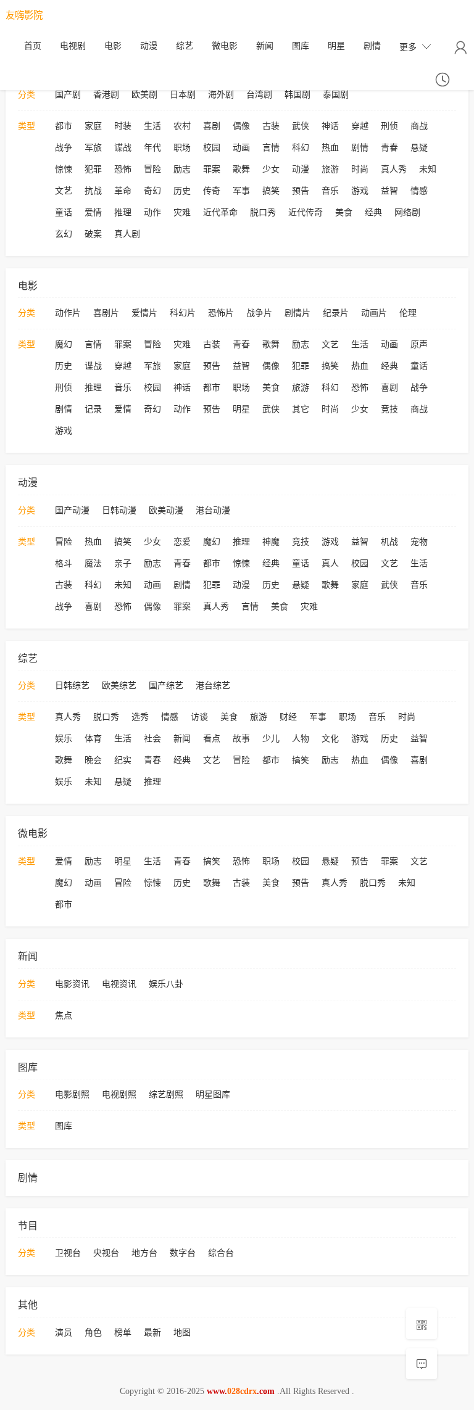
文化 (330, 738)
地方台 (144, 1253)
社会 (152, 738)
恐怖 (122, 169)
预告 (300, 191)
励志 (182, 169)
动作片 (68, 313)
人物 (300, 738)
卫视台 (68, 1253)
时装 (122, 126)
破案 (93, 234)
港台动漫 (213, 510)
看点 (211, 738)
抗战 (93, 191)
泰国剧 (336, 94)
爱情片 (144, 313)
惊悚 (63, 169)
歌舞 (241, 169)
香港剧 (106, 94)
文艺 (63, 191)
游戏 (359, 191)
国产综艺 (166, 685)
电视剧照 (119, 1094)
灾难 (182, 212)
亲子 (122, 563)
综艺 (184, 46)
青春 (389, 147)
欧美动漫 (166, 510)
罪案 (211, 169)
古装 (271, 126)
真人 (330, 563)
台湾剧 (259, 94)
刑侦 (389, 126)
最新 (152, 1332)
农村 (182, 126)
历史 (182, 191)
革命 (122, 191)
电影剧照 (72, 1094)
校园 (211, 147)
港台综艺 (213, 685)
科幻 (300, 147)
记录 (93, 409)
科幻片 (183, 313)
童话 (63, 212)
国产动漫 (72, 510)
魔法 (93, 563)
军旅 (93, 147)
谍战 (122, 147)
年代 (152, 147)
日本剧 (183, 94)
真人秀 (394, 169)
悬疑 (419, 147)
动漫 (148, 46)
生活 (152, 126)
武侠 (300, 126)
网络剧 (407, 212)
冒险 (152, 169)
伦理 (408, 313)
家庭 (93, 126)
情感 (419, 191)
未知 (427, 169)
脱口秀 (263, 212)
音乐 (330, 191)
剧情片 (297, 313)
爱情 (93, 212)
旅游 (330, 169)
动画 (241, 147)
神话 (330, 126)
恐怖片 (221, 313)
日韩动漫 (119, 510)
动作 (152, 212)
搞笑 (271, 191)
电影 (113, 46)
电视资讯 (119, 984)
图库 (300, 46)
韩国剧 (297, 94)
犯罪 (93, 169)
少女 (271, 169)
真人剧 (127, 234)
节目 (28, 1226)
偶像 (241, 126)
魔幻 (63, 344)
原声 (419, 344)
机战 (389, 541)
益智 (389, 191)
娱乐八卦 (166, 984)
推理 (122, 212)
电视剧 (73, 46)
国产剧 (68, 94)
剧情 (372, 46)
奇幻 (152, 191)
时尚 (359, 169)
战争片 (259, 313)
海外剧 (221, 94)
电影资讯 (72, 984)
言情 (271, 147)
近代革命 (220, 212)
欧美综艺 (119, 685)
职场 (182, 147)
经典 (373, 212)
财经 (288, 717)
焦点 (63, 1015)
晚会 (93, 760)
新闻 (264, 46)
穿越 (359, 126)
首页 (32, 46)
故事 (241, 738)
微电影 (225, 46)
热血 (330, 147)
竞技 (389, 409)
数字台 (183, 1253)
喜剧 (211, 126)
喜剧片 (106, 313)
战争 (63, 147)
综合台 (221, 1253)
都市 (63, 126)
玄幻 (63, 234)
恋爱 (182, 541)
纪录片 (336, 313)
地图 (182, 1332)
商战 (419, 126)
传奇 (211, 191)
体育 (93, 738)
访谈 (199, 717)
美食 (343, 212)
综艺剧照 (166, 1094)
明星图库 (213, 1094)
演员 (63, 1332)
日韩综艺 (72, 685)
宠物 (419, 541)
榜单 (122, 1332)
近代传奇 (305, 212)
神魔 (271, 541)
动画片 (374, 313)
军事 (241, 191)
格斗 (63, 563)
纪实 (122, 760)
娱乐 (63, 738)
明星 (336, 46)
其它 (300, 409)
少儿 (271, 738)
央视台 (106, 1253)
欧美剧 (144, 94)
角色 (93, 1332)
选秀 (140, 717)
